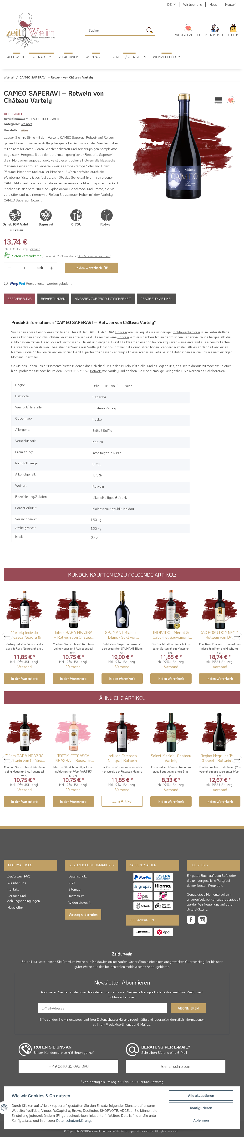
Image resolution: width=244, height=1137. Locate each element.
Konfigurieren (201, 1108)
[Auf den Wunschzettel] (230, 100)
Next (236, 636)
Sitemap (74, 889)
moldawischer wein (186, 332)
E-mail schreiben (175, 1066)
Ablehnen (201, 1120)
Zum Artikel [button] (122, 801)
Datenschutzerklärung (113, 1019)
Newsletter (15, 907)
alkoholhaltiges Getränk (109, 497)
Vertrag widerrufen (83, 914)
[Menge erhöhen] (51, 268)
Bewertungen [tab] (53, 298)
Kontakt (230, 4)
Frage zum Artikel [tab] (156, 298)
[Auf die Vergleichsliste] (218, 100)
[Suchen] (150, 31)
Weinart (26, 124)
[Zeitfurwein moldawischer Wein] (31, 31)
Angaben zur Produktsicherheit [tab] (103, 298)
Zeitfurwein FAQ (18, 876)
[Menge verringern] (9, 268)
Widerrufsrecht (79, 902)
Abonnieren (188, 1008)
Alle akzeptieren (201, 1095)
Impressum (76, 895)
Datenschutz (77, 876)
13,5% (97, 475)
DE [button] (169, 4)
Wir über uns (192, 4)
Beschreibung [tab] (19, 298)
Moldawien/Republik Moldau (113, 508)
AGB (71, 883)
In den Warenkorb (24, 678)
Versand (35, 249)
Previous (7, 636)
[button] (214, 30)
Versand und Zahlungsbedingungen (23, 898)
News (213, 4)
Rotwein (121, 332)
